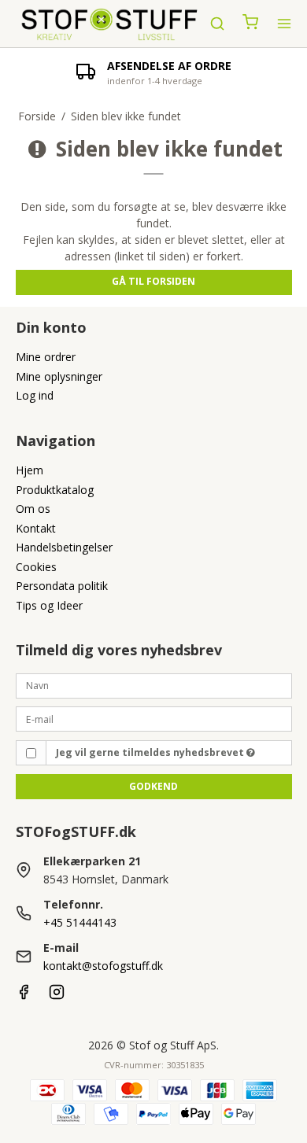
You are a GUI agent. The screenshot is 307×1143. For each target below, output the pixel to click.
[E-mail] (154, 717)
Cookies (36, 566)
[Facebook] (23, 995)
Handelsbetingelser (64, 547)
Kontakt (36, 528)
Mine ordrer (46, 356)
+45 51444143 (80, 922)
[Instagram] (57, 995)
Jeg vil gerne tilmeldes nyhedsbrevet (151, 752)
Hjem (29, 470)
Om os (33, 508)
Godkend (153, 786)
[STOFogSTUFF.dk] (110, 23)
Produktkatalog (55, 489)
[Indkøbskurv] (250, 23)
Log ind (35, 395)
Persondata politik (62, 585)
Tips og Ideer (49, 605)
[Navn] (154, 684)
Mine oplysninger (59, 376)
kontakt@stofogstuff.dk (103, 965)
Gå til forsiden (153, 281)
